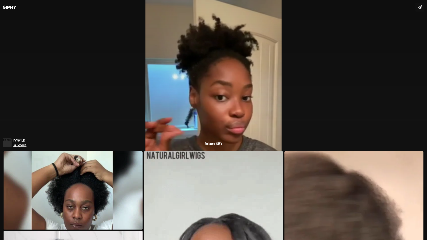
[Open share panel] (419, 7)
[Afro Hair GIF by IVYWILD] (213, 120)
